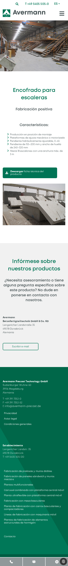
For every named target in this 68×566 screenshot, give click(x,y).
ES (56, 4)
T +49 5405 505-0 (37, 4)
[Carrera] (56, 561)
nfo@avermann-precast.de (23, 406)
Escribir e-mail (20, 346)
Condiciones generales (18, 424)
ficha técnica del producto (27, 173)
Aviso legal (10, 418)
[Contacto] (34, 561)
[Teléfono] (11, 561)
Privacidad (10, 413)
